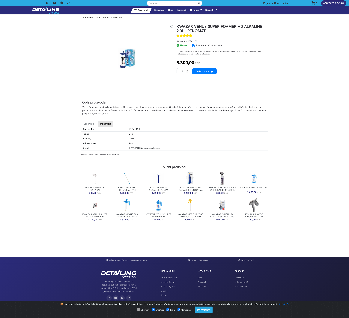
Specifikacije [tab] (90, 123)
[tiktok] (69, 3)
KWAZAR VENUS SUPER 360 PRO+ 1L (158, 215)
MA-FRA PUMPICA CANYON (95, 189)
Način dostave (241, 286)
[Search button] (199, 3)
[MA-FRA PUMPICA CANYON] (95, 178)
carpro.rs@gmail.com (200, 260)
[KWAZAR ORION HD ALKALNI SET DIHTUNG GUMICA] (222, 204)
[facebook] (62, 3)
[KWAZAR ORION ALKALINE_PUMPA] (158, 178)
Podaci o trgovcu (168, 286)
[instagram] (48, 3)
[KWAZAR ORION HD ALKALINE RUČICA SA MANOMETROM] (190, 178)
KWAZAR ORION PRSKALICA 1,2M (127, 189)
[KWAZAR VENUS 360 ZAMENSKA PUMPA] (127, 204)
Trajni (172, 309)
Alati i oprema (103, 17)
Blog (170, 10)
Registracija (281, 3)
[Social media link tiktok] (69, 3)
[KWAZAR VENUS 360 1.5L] (254, 178)
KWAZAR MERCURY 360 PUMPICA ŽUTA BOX (190, 215)
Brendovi (159, 10)
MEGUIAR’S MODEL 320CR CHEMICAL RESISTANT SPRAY (254, 215)
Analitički (159, 309)
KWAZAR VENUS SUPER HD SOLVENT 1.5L (95, 215)
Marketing (186, 309)
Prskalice (117, 17)
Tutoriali (181, 10)
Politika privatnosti (169, 277)
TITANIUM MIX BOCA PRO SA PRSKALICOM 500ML (222, 189)
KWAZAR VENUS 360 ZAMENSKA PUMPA (127, 215)
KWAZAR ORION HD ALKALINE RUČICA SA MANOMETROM (190, 189)
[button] (316, 3)
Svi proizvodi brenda (150, 148)
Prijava (267, 3)
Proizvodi (143, 10)
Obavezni (145, 309)
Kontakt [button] (209, 10)
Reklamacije (240, 277)
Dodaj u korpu (202, 71)
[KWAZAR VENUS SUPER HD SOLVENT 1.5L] (95, 204)
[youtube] (55, 3)
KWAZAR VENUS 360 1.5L (254, 188)
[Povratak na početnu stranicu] (46, 10)
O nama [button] (194, 10)
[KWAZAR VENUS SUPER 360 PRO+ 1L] (158, 204)
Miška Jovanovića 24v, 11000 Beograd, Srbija (128, 260)
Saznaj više (284, 304)
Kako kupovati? (241, 282)
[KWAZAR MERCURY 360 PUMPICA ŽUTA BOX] (190, 204)
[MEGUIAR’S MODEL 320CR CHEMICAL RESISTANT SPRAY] (254, 204)
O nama (164, 290)
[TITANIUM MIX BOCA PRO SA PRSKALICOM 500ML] (222, 178)
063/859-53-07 (247, 260)
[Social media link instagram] (48, 3)
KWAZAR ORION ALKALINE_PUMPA (158, 189)
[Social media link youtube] (54, 3)
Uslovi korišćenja (168, 282)
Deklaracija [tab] (105, 123)
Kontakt (164, 295)
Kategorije (88, 17)
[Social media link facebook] (62, 3)
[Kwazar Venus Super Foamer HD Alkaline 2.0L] (127, 58)
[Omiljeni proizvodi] (171, 27)
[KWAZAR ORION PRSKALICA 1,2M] (127, 178)
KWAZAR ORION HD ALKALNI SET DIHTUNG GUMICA (222, 215)
